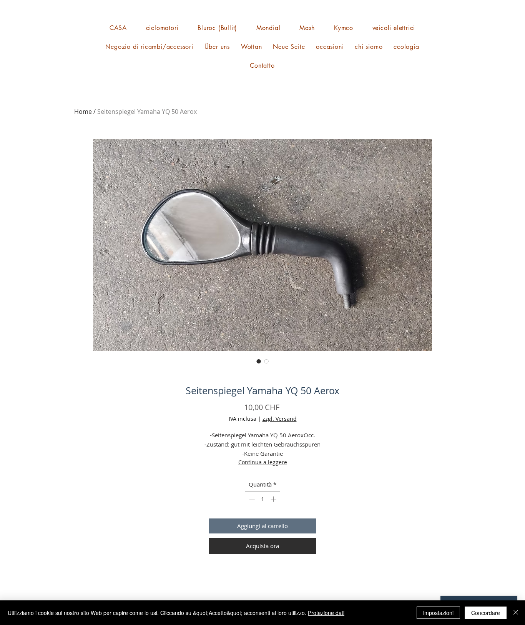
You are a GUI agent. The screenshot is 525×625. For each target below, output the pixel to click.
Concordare (485, 613)
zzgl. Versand (279, 418)
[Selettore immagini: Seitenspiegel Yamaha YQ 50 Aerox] (258, 361)
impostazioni (438, 613)
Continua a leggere (262, 462)
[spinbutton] (262, 499)
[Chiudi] (515, 613)
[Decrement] (251, 499)
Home (83, 111)
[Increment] (274, 499)
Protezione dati (326, 613)
